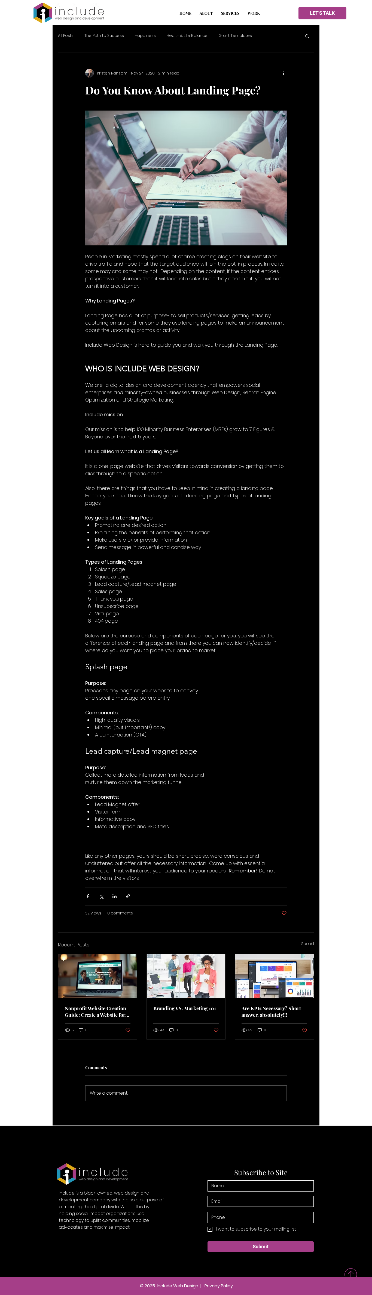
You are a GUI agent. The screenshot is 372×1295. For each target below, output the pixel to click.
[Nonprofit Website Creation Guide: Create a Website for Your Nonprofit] (97, 976)
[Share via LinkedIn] (114, 896)
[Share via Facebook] (87, 896)
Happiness (145, 35)
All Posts (66, 35)
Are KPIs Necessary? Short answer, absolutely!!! (271, 1011)
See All (307, 943)
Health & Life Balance (187, 35)
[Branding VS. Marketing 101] (186, 976)
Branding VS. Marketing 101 (184, 1008)
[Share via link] (127, 896)
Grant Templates (235, 35)
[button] (230, 13)
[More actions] (283, 73)
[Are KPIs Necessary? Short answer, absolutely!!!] (274, 976)
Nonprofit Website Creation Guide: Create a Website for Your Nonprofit (95, 1011)
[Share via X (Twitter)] (101, 896)
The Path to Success (104, 35)
